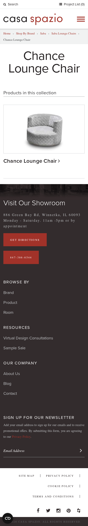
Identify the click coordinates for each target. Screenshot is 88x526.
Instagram (58, 509)
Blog (7, 383)
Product (10, 302)
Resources (16, 327)
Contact (10, 393)
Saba (43, 33)
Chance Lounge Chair (30, 161)
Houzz (78, 509)
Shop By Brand (25, 33)
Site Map (26, 475)
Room (8, 312)
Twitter (48, 509)
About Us (11, 373)
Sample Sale (14, 347)
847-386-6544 (21, 257)
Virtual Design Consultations (28, 338)
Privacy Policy (21, 436)
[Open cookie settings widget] (7, 518)
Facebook (38, 509)
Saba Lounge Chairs (63, 33)
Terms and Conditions (53, 496)
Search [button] (13, 4)
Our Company (20, 363)
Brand (8, 292)
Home (7, 33)
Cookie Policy (61, 486)
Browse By (16, 282)
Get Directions (25, 240)
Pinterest (68, 509)
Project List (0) (74, 4)
